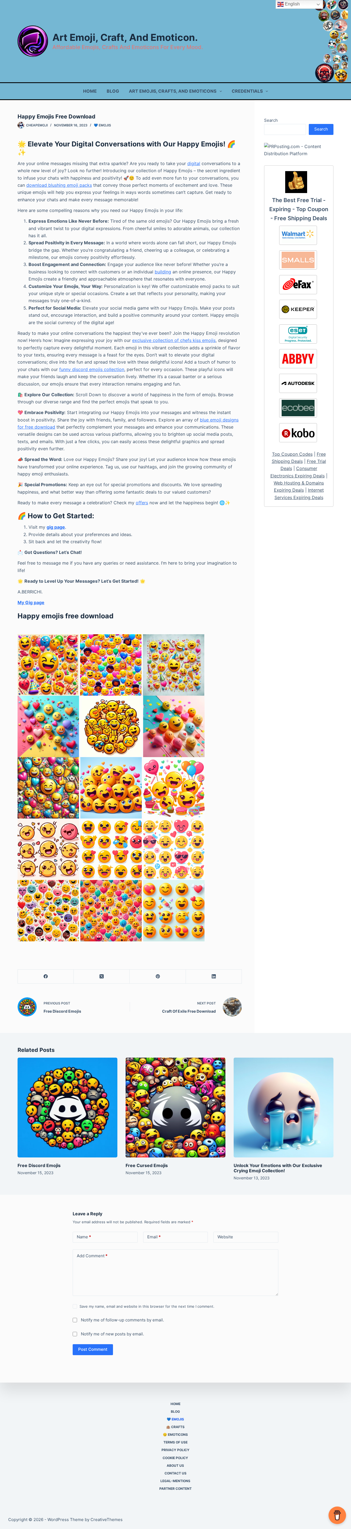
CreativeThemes (106, 1519)
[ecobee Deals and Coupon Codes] (298, 408)
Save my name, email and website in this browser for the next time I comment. (147, 1306)
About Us (175, 1465)
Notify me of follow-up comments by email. (122, 1320)
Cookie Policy (175, 1458)
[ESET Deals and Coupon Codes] (298, 334)
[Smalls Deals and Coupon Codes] (298, 260)
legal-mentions (175, 1481)
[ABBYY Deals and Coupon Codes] (298, 358)
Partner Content (175, 1488)
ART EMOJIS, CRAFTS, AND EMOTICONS (172, 91)
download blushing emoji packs (59, 185)
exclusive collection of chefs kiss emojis (174, 340)
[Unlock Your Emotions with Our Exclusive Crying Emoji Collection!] (283, 1107)
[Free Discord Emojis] (67, 1107)
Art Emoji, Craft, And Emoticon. (125, 37)
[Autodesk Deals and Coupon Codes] (298, 383)
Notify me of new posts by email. (112, 1334)
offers (142, 502)
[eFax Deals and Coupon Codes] (298, 284)
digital (193, 163)
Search (271, 120)
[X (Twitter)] (102, 977)
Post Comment (92, 1349)
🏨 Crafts (175, 1427)
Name (84, 1236)
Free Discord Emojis (39, 1165)
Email (154, 1236)
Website (225, 1236)
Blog (113, 91)
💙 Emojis (102, 125)
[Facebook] (46, 977)
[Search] (331, 41)
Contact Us (175, 1473)
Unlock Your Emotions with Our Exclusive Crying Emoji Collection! (278, 1168)
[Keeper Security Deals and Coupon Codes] (298, 309)
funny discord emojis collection (91, 369)
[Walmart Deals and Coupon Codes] (298, 235)
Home (90, 91)
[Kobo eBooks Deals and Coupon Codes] (298, 432)
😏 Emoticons (175, 1434)
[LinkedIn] (214, 977)
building (163, 271)
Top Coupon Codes (292, 454)
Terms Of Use (175, 1442)
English (292, 4)
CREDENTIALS (247, 91)
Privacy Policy (175, 1450)
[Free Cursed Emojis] (175, 1107)
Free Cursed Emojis (147, 1165)
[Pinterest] (158, 977)
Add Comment (92, 1255)
